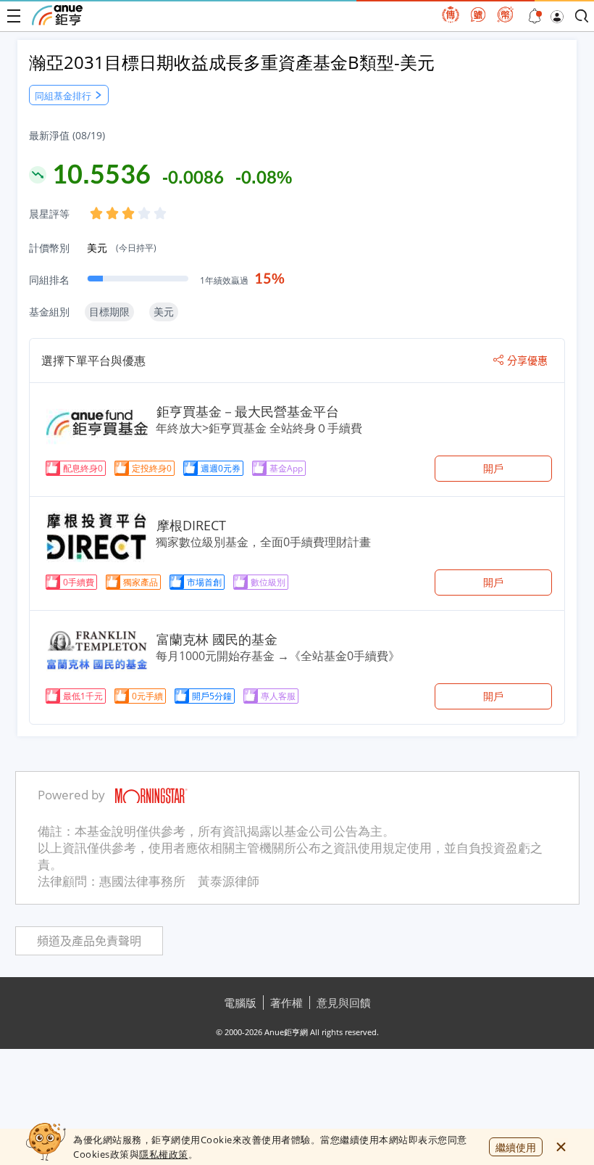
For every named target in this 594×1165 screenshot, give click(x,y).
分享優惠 (527, 360)
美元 (121, 248)
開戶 (493, 468)
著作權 (286, 1002)
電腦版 (240, 1002)
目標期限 (109, 311)
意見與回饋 (344, 1002)
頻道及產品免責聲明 (89, 941)
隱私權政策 (163, 1154)
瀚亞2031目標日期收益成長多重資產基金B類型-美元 (232, 62)
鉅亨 (57, 15)
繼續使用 (515, 1147)
